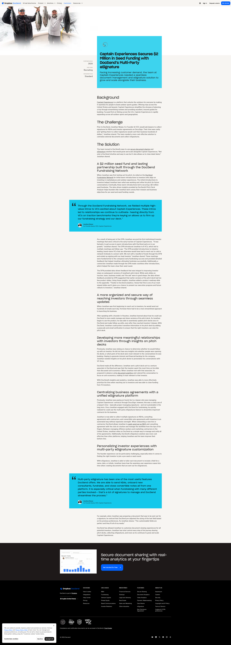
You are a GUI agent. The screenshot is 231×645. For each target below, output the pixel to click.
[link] (205, 3)
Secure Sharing (142, 591)
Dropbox (74, 593)
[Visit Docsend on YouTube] (152, 638)
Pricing (85, 600)
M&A (102, 591)
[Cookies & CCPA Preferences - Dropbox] (29, 633)
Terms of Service (160, 606)
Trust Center (108, 628)
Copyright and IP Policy (162, 603)
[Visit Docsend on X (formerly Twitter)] (159, 638)
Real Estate (122, 600)
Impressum (158, 591)
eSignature (101, 152)
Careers (157, 594)
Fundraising (105, 594)
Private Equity (105, 600)
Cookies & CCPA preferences (160, 610)
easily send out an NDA (137, 424)
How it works (87, 591)
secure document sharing (140, 149)
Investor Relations (106, 606)
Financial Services (124, 591)
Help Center (87, 597)
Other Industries (124, 606)
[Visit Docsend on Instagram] (166, 638)
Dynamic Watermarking (144, 600)
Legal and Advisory (125, 597)
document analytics (125, 373)
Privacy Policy (159, 600)
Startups (122, 594)
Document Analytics (143, 594)
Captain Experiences (105, 102)
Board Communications (108, 603)
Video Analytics (142, 597)
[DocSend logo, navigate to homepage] (11, 3)
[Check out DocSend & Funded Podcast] (170, 638)
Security (157, 597)
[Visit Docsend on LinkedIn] (156, 638)
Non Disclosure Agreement (141, 610)
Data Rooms (141, 603)
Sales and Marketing (125, 603)
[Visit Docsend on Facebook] (163, 638)
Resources (86, 603)
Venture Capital (106, 597)
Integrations (86, 594)
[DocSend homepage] (69, 589)
